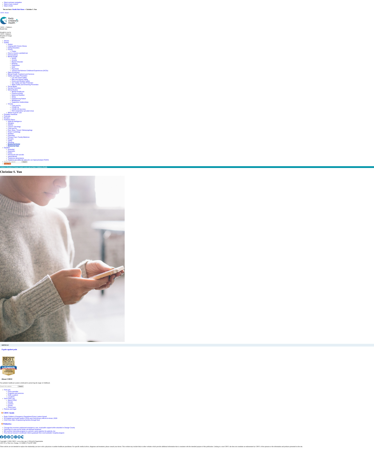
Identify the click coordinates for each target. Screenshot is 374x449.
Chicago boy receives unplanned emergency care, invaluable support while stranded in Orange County (39, 427)
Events (10, 405)
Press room (12, 407)
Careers (10, 404)
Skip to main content (11, 4)
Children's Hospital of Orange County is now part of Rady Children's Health (23, 167)
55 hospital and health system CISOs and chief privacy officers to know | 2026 (30, 418)
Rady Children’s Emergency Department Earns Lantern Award (25, 416)
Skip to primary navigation (13, 2)
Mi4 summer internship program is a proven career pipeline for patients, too (29, 431)
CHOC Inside (8, 413)
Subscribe (7, 164)
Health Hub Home (18, 9)
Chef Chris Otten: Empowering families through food (22, 420)
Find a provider (13, 391)
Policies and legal (10, 409)
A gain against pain (9, 349)
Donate (10, 402)
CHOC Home (4, 13)
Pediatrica (7, 424)
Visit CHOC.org (9, 398)
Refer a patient (13, 395)
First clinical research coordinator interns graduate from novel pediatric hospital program (34, 433)
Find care (7, 390)
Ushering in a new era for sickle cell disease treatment (22, 429)
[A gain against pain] (62, 341)
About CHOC (12, 400)
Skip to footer (8, 6)
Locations (11, 397)
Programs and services (16, 393)
